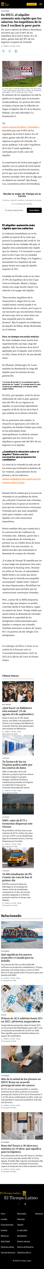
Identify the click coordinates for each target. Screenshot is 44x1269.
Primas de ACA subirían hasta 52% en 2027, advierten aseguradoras (22, 1019)
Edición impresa (23, 1241)
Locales (5, 758)
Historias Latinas (7, 1247)
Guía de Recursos (8, 1252)
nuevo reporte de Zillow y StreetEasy (20, 126)
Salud (3, 1015)
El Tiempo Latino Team (11, 731)
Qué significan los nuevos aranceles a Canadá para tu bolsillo (17, 958)
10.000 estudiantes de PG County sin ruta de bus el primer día (17, 877)
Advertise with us (24, 1252)
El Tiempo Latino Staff (10, 46)
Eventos (4, 1230)
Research (39, 1213)
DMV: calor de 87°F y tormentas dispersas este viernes (17, 823)
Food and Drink (7, 1225)
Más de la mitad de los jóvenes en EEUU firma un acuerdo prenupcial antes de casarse (21, 1082)
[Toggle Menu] (40, 4)
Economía (5, 11)
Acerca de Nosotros (25, 1247)
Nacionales (21, 1213)
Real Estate (5, 1241)
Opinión (20, 1225)
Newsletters (22, 1236)
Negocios (5, 1236)
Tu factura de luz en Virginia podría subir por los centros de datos (17, 765)
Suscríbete (32, 4)
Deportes (21, 1219)
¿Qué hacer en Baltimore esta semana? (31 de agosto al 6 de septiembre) (18, 711)
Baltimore (6, 704)
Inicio (3, 1213)
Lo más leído (22, 1230)
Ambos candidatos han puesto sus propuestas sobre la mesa (21, 480)
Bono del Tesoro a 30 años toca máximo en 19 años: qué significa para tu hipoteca (21, 1149)
